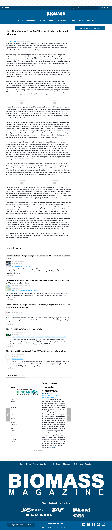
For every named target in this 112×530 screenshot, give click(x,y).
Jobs (81, 20)
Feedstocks (16, 290)
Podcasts (62, 20)
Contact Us (53, 503)
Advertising (65, 503)
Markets (41, 315)
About (44, 503)
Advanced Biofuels (18, 337)
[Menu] (3, 8)
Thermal (30, 290)
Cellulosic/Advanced (58, 337)
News (28, 464)
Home (20, 20)
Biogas (14, 266)
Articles (42, 20)
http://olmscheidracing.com (40, 94)
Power (36, 290)
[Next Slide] (69, 414)
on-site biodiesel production (27, 63)
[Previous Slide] (8, 414)
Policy (14, 359)
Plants (51, 20)
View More (46, 447)
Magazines (30, 20)
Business (20, 266)
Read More (9, 275)
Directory (90, 20)
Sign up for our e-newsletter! (90, 28)
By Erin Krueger (18, 332)
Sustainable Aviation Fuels (21, 315)
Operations (28, 266)
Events (72, 20)
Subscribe (78, 464)
